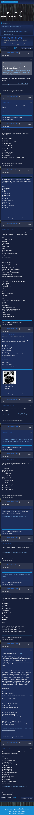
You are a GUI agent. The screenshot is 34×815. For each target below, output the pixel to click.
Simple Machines (21, 811)
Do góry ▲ (23, 808)
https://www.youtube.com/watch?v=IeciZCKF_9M (14, 111)
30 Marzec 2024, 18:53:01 (7, 229)
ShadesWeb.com (21, 813)
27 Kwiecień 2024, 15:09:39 (8, 405)
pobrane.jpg (9, 385)
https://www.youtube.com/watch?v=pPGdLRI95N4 (14, 552)
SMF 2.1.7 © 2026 (13, 811)
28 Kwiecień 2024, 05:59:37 (8, 432)
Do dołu (3, 47)
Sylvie (25, 31)
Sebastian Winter (12, 53)
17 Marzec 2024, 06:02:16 (7, 129)
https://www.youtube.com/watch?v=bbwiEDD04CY (15, 516)
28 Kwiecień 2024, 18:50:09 (8, 459)
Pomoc (10, 808)
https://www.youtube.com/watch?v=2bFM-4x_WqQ (15, 786)
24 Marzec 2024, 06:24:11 (7, 176)
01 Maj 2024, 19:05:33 (6, 507)
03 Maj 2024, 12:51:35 (6, 543)
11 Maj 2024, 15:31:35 (6, 571)
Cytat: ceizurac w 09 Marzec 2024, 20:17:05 (15, 63)
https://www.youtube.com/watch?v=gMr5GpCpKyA (15, 414)
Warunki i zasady (16, 808)
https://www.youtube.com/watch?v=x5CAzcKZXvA (15, 84)
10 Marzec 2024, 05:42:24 (7, 58)
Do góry (3, 797)
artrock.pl (20, 653)
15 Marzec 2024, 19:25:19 (7, 102)
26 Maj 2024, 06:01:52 (6, 748)
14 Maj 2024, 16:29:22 (6, 594)
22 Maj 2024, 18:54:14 (6, 649)
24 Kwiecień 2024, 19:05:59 (9, 334)
